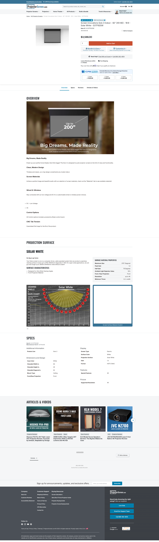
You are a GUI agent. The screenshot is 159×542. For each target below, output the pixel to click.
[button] (130, 6)
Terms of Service (42, 500)
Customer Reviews (26, 497)
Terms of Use (24, 528)
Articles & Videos (92, 87)
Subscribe (117, 483)
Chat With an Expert (104, 56)
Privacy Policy (41, 504)
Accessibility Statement (28, 500)
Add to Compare (127, 30)
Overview (64, 87)
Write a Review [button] (123, 455)
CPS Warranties (41, 507)
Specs (73, 87)
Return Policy (41, 497)
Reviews (80, 87)
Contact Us (40, 510)
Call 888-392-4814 (127, 1)
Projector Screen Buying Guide (60, 504)
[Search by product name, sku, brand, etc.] (103, 7)
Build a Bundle (87, 20)
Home (28, 16)
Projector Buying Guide (58, 500)
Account (122, 6)
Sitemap (40, 528)
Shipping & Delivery (42, 494)
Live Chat (122, 505)
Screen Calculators (57, 494)
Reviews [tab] (33, 458)
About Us (23, 494)
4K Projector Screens (36, 16)
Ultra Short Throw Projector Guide (61, 497)
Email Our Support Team (122, 511)
